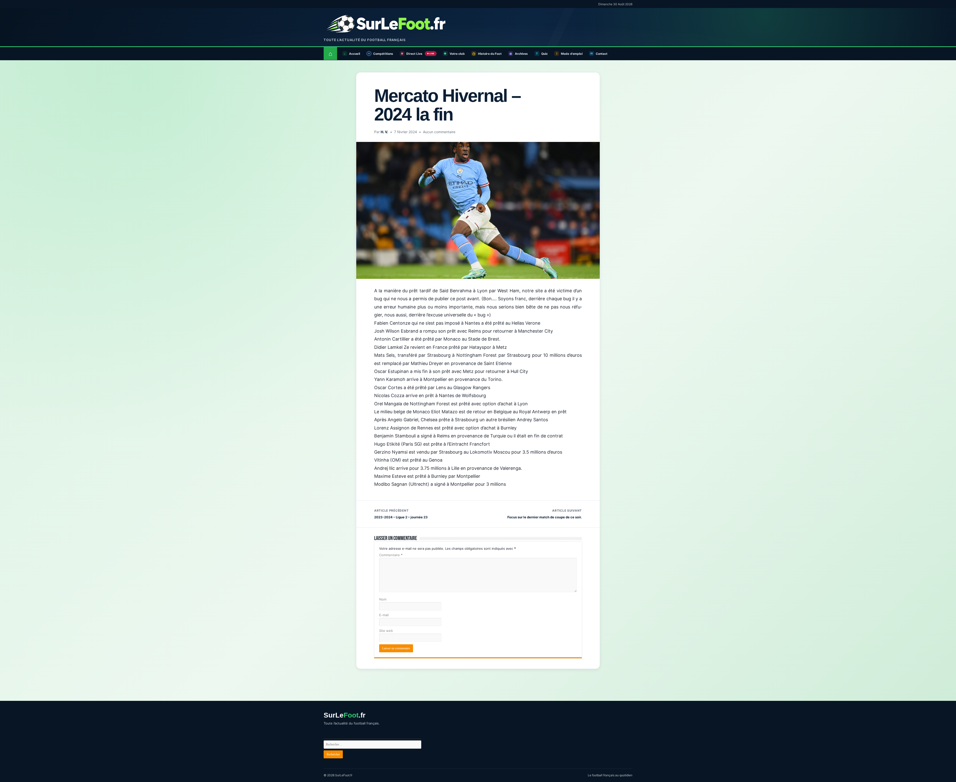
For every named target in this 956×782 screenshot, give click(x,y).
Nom (382, 599)
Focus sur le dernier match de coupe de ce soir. (544, 514)
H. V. (384, 132)
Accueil (354, 54)
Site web (386, 631)
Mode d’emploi (572, 54)
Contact (602, 54)
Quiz (544, 54)
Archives (521, 54)
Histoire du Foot (490, 54)
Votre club (457, 54)
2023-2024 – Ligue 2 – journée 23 (401, 514)
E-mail (384, 615)
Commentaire (391, 555)
